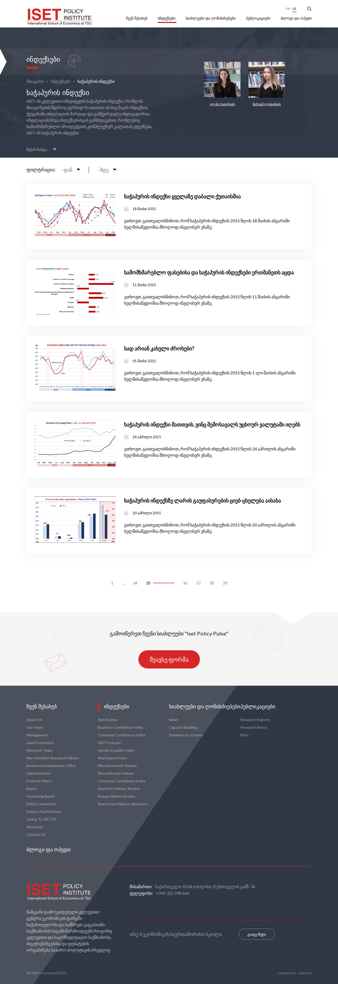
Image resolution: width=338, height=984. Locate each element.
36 (185, 582)
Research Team (39, 750)
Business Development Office (51, 765)
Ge (294, 9)
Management (37, 735)
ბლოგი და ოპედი (296, 18)
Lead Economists (40, 742)
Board (31, 788)
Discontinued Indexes (116, 773)
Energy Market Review (116, 796)
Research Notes (253, 727)
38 (211, 582)
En (288, 9)
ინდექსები (167, 18)
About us (34, 719)
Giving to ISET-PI (41, 819)
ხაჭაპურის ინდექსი (96, 81)
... (123, 582)
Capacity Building (183, 727)
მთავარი (35, 81)
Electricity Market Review (119, 788)
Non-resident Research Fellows (52, 758)
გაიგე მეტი (256, 934)
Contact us (35, 834)
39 (224, 582)
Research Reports (255, 719)
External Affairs (39, 781)
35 (148, 582)
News (174, 719)
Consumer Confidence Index (121, 735)
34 (135, 582)
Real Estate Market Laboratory (123, 804)
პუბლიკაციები (258, 18)
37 (198, 582)
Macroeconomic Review (117, 765)
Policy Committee (41, 804)
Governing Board (40, 796)
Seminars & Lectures (186, 735)
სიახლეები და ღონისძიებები (211, 18)
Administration (38, 773)
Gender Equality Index (116, 750)
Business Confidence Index (120, 727)
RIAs (244, 735)
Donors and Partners (44, 811)
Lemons (305, 973)
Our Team (34, 727)
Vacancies (34, 827)
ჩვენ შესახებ (137, 18)
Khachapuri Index (112, 758)
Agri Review (108, 719)
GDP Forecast (109, 742)
